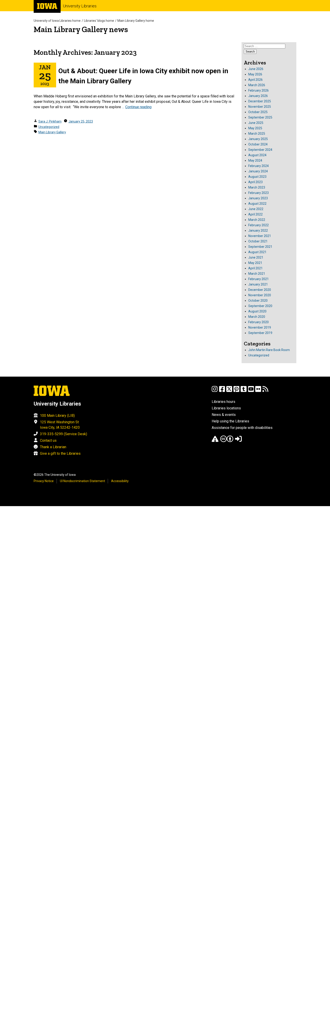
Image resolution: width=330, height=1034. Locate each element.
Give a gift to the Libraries (60, 453)
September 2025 (260, 117)
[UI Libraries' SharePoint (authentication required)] (238, 441)
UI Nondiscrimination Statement (82, 481)
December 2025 (259, 101)
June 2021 (255, 257)
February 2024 (258, 166)
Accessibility (120, 481)
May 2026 (255, 74)
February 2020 (258, 322)
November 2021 (259, 236)
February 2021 (258, 279)
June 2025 (255, 123)
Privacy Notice (44, 481)
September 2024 (260, 149)
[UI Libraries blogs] (265, 391)
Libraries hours (223, 402)
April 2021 (255, 268)
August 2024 (257, 155)
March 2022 (256, 220)
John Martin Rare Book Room (269, 350)
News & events (224, 415)
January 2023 (258, 198)
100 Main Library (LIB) (57, 415)
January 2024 (258, 171)
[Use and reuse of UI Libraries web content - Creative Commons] (226, 441)
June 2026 (255, 69)
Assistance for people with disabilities (242, 428)
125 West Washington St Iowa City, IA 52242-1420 (60, 425)
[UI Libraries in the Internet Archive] (215, 441)
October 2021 (258, 241)
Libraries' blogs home (99, 20)
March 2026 (256, 85)
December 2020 (259, 290)
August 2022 (257, 203)
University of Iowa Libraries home (57, 20)
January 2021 (258, 284)
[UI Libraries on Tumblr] (243, 391)
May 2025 (255, 128)
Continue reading (138, 107)
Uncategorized (48, 127)
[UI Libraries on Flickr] (258, 391)
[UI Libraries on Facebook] (222, 391)
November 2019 (259, 327)
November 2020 (259, 295)
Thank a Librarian (53, 447)
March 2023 (256, 187)
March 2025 (256, 133)
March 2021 (256, 273)
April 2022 (255, 214)
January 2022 (258, 230)
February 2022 (258, 225)
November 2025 (259, 106)
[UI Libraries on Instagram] (215, 391)
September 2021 (260, 246)
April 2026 (255, 79)
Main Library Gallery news (81, 29)
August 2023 (257, 176)
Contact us (48, 440)
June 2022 (255, 209)
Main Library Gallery (52, 132)
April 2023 (255, 182)
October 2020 (258, 300)
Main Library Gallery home (135, 20)
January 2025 (258, 139)
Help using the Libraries (230, 421)
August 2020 (257, 311)
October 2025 (258, 112)
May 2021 (255, 263)
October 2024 (258, 144)
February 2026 (258, 90)
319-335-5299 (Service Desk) (63, 434)
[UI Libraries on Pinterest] (236, 391)
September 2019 (260, 333)
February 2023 (258, 193)
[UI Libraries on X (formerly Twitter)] (229, 391)
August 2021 (257, 252)
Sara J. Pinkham (50, 121)
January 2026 (258, 96)
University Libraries (80, 6)
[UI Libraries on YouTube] (251, 391)
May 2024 (255, 160)
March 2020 (256, 316)
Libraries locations (226, 408)
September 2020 (260, 306)
